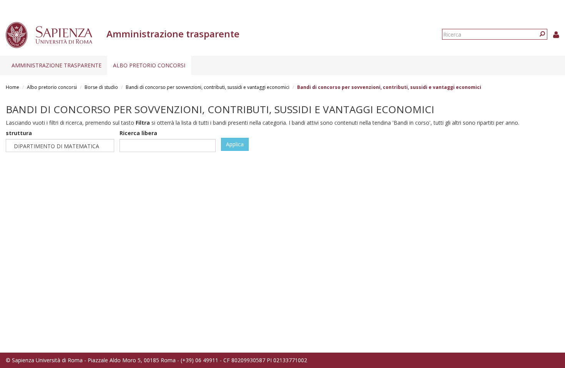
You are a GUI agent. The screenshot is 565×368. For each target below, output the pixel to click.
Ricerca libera (138, 133)
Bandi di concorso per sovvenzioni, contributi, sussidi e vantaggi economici (207, 87)
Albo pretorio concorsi (149, 65)
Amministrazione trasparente (56, 65)
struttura (19, 133)
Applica (235, 144)
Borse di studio (101, 87)
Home (12, 87)
